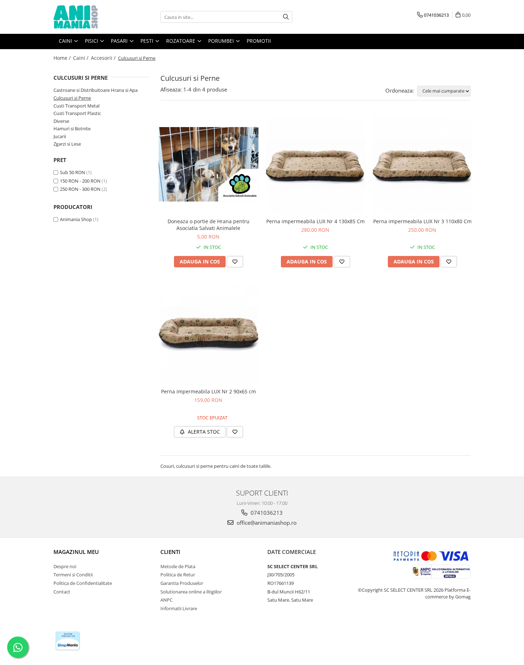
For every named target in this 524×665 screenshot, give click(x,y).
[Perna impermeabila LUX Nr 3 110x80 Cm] (422, 164)
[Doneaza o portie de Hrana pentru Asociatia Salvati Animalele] (208, 164)
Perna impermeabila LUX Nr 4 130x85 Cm (315, 221)
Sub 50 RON (72, 172)
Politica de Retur (177, 574)
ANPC (166, 600)
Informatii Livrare (178, 608)
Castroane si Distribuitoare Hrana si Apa (95, 90)
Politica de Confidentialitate (82, 583)
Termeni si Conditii (73, 574)
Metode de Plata (177, 566)
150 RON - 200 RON (80, 181)
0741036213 (266, 512)
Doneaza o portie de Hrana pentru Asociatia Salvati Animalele (209, 224)
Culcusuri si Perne (72, 98)
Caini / (81, 57)
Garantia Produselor (181, 583)
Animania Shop (76, 219)
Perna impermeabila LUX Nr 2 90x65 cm (208, 391)
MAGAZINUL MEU (76, 551)
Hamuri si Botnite (72, 128)
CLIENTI (170, 551)
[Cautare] (285, 17)
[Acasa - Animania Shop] (89, 16)
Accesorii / (104, 57)
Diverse (61, 121)
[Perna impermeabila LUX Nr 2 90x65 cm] (208, 335)
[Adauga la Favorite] (235, 261)
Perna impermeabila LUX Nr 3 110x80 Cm (422, 221)
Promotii (259, 40)
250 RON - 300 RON (80, 189)
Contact (61, 591)
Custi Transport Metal (76, 106)
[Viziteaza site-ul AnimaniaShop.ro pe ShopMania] (67, 641)
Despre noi (64, 566)
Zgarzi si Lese (67, 144)
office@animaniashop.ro (266, 522)
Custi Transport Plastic (77, 113)
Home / (62, 57)
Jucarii (59, 136)
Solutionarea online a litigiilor (191, 591)
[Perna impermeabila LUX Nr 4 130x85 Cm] (315, 164)
